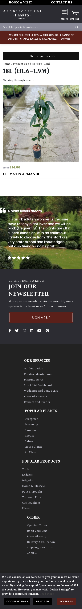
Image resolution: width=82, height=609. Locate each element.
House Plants (33, 447)
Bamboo (30, 430)
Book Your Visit (37, 531)
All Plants (31, 452)
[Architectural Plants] (22, 14)
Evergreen (32, 419)
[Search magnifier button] (77, 27)
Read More (46, 594)
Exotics (29, 435)
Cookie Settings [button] (17, 601)
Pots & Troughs (32, 491)
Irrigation (28, 480)
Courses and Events (37, 402)
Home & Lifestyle (33, 486)
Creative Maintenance (38, 374)
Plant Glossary (36, 536)
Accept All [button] (66, 601)
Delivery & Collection (41, 542)
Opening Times (37, 525)
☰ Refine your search (41, 56)
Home (6, 64)
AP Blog (32, 553)
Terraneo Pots (31, 497)
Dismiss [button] (65, 38)
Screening (31, 424)
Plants (26, 508)
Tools (25, 469)
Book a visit (20, 2)
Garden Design (33, 368)
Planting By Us (33, 379)
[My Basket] (74, 12)
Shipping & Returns (40, 547)
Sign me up (41, 317)
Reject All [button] (42, 601)
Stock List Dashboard (38, 385)
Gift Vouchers (31, 503)
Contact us (61, 2)
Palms (29, 441)
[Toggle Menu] (64, 12)
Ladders (27, 475)
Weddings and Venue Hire (41, 391)
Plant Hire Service (35, 396)
